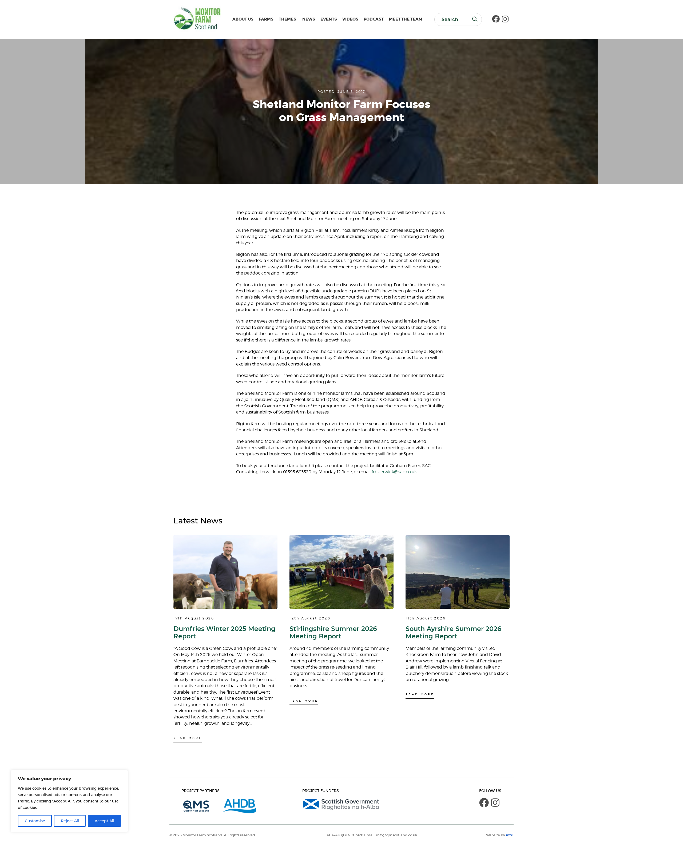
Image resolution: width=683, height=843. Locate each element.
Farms (266, 19)
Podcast (374, 19)
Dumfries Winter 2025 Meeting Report (224, 632)
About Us (242, 19)
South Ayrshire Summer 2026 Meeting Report (453, 632)
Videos (350, 19)
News (308, 19)
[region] (69, 801)
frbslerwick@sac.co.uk (394, 471)
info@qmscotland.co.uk (396, 835)
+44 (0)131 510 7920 (347, 835)
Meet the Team (405, 19)
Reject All (70, 820)
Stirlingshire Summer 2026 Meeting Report (333, 632)
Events (328, 19)
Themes (287, 19)
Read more (187, 737)
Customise (35, 820)
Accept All (104, 820)
